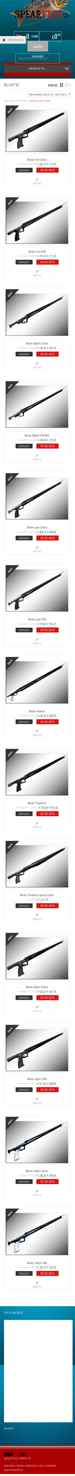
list (68, 85)
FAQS (40, 1466)
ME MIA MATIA (47, 170)
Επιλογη (24, 170)
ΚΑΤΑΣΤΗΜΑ (22, 100)
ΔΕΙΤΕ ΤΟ (37, 183)
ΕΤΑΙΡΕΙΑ (20, 1466)
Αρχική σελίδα (9, 100)
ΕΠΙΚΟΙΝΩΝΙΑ (50, 1466)
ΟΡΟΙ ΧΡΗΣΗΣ (31, 1466)
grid (61, 85)
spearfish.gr (18, 1470)
